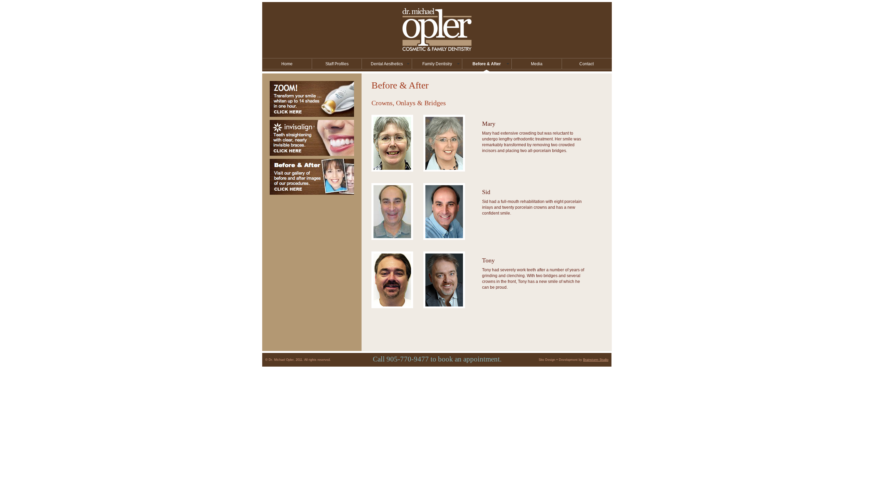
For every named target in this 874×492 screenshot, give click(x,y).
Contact (586, 64)
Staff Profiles (337, 64)
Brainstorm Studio (595, 359)
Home (287, 64)
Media (536, 64)
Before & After (487, 64)
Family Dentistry (437, 64)
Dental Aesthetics (387, 64)
